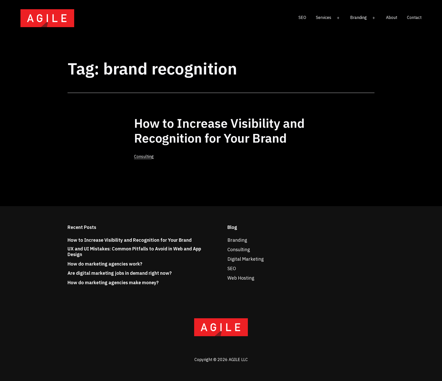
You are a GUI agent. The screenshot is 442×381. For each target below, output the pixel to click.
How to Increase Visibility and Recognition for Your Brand (219, 130)
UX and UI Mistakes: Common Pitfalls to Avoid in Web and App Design (134, 251)
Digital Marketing (245, 259)
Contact (414, 17)
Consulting (144, 156)
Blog (232, 227)
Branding (358, 17)
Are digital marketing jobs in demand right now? (120, 273)
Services (323, 17)
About (391, 17)
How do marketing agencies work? (105, 264)
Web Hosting (240, 278)
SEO (302, 17)
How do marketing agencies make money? (113, 282)
